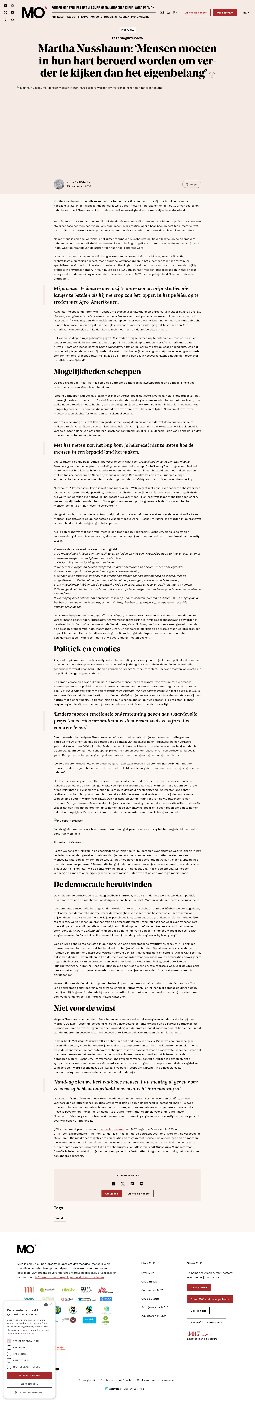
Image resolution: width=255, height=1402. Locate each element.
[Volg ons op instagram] (12, 5)
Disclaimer (108, 1380)
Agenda (124, 16)
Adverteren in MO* (153, 1315)
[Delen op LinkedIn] (132, 1184)
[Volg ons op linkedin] (12, 12)
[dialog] (29, 1350)
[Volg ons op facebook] (5, 5)
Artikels (58, 16)
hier (59, 1133)
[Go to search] (168, 12)
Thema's (83, 16)
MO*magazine (140, 16)
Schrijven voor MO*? (155, 1307)
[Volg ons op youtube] (12, 19)
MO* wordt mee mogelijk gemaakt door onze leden (69, 1277)
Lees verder (28, 1333)
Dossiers (110, 16)
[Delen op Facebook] (113, 1184)
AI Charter (126, 1380)
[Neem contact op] (162, 12)
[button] (29, 1392)
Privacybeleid (87, 1380)
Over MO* (147, 1273)
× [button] (50, 1304)
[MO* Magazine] (35, 12)
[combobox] (46, 1305)
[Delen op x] (123, 1184)
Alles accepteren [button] (29, 1375)
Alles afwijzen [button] (29, 1384)
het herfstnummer (112, 1129)
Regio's (71, 16)
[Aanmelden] (175, 12)
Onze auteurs (150, 1298)
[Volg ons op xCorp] (5, 12)
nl (245, 12)
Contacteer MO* (152, 1290)
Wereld (60, 1218)
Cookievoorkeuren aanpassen (156, 1380)
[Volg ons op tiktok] (5, 19)
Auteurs (96, 16)
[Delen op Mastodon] (141, 1184)
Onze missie (149, 1281)
